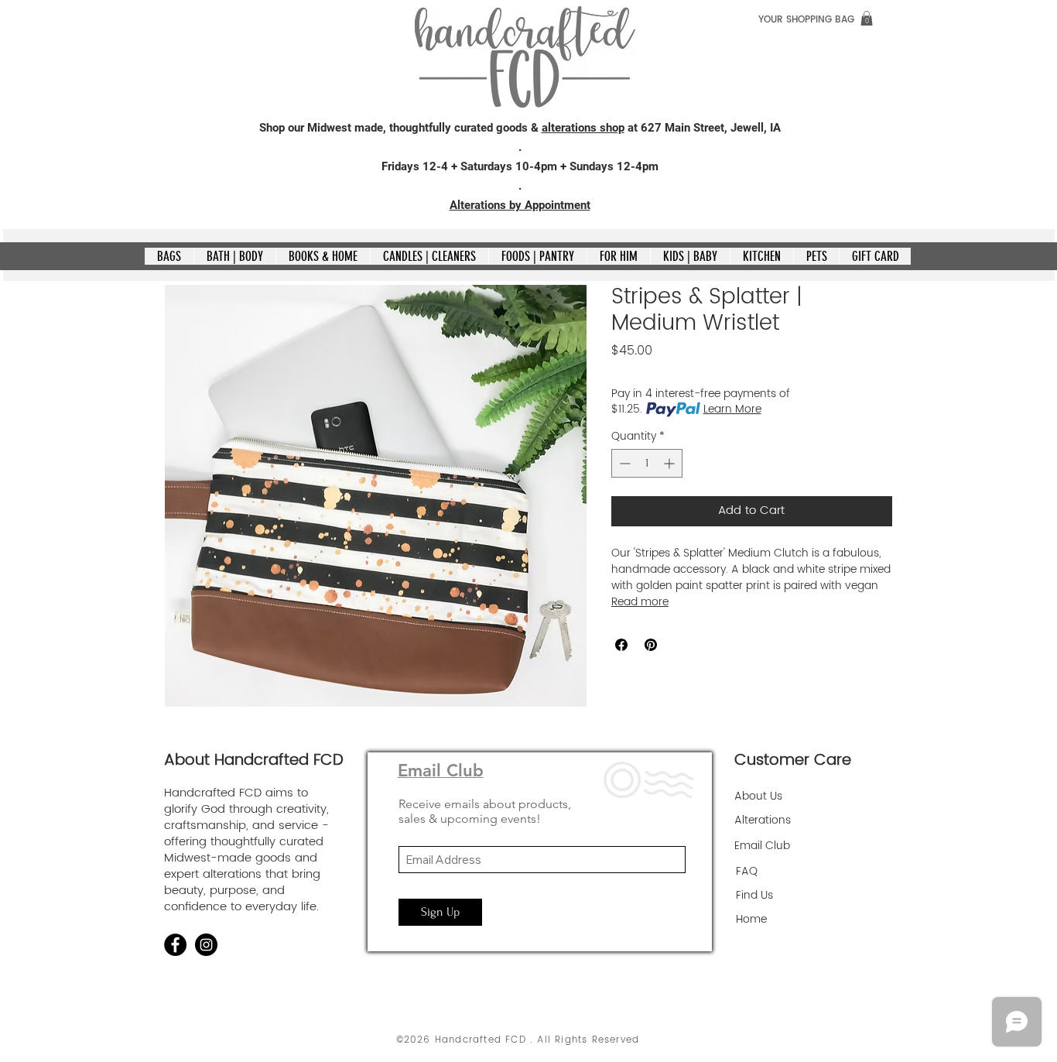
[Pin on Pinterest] (650, 644)
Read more (640, 602)
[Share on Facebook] (621, 644)
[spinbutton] (647, 463)
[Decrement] (623, 463)
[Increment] (670, 463)
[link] (866, 18)
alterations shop (583, 128)
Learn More (732, 409)
